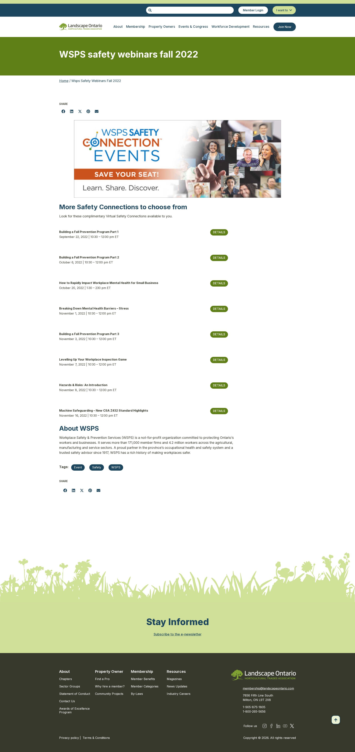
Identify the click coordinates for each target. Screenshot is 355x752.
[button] (63, 111)
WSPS (115, 467)
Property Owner (109, 671)
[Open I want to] (290, 10)
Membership (142, 671)
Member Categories (144, 686)
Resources (176, 671)
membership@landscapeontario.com (268, 688)
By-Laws (137, 694)
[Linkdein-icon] (278, 726)
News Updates (177, 686)
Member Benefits (143, 679)
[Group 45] (292, 726)
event (78, 467)
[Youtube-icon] (285, 726)
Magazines (174, 679)
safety (96, 467)
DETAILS (219, 232)
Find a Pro (102, 679)
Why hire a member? (110, 686)
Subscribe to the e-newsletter (178, 634)
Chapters (65, 679)
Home (63, 81)
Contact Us (67, 701)
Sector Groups (69, 686)
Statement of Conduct (74, 694)
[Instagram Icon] (265, 726)
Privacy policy (69, 738)
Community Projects (109, 694)
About (64, 671)
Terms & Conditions (96, 738)
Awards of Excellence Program (74, 710)
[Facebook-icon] (271, 726)
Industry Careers (178, 694)
